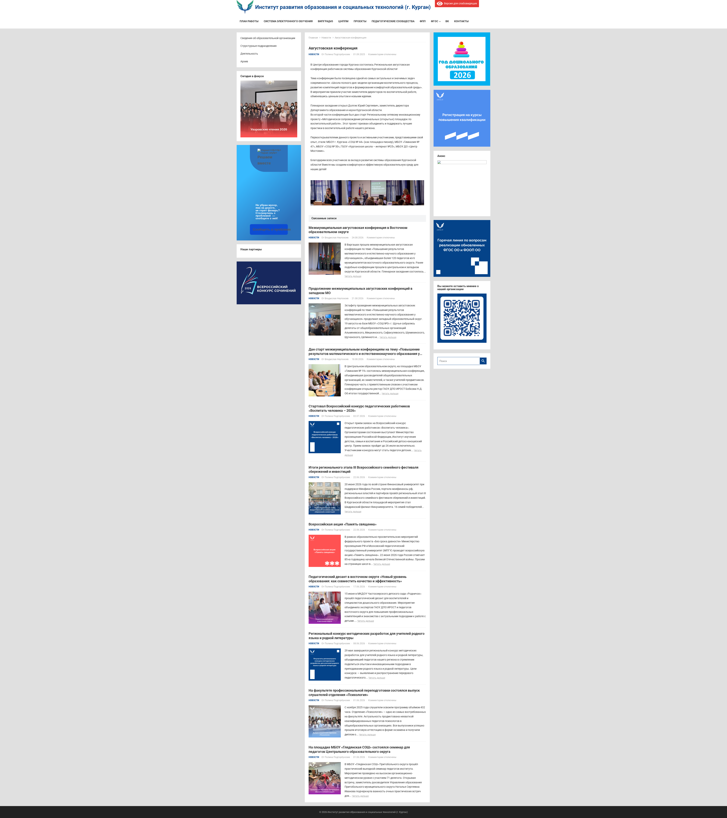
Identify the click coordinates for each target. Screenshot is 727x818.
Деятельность (249, 53)
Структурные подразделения (258, 45)
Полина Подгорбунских (337, 54)
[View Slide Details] (268, 109)
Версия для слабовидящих (460, 3)
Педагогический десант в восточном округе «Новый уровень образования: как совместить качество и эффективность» (357, 579)
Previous (245, 108)
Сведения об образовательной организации (267, 38)
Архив (244, 61)
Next (292, 108)
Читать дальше (353, 276)
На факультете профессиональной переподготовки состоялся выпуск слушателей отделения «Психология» (364, 692)
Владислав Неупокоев (337, 237)
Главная (313, 37)
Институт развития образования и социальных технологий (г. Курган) (343, 7)
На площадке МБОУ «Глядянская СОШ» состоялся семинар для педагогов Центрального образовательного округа (359, 749)
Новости (326, 37)
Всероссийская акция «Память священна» (343, 524)
